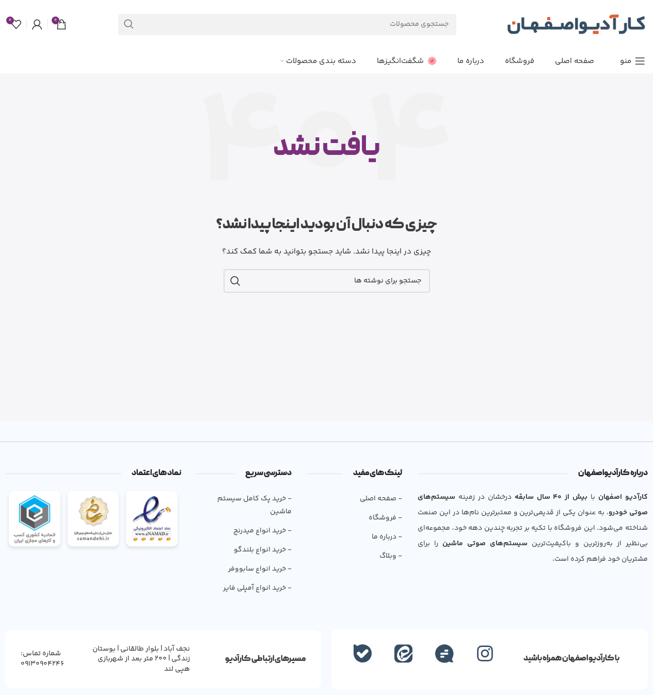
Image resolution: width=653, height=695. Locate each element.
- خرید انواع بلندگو (263, 550)
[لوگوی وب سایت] (576, 24)
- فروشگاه (385, 518)
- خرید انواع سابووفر (260, 569)
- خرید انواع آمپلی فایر (257, 588)
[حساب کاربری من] (37, 24)
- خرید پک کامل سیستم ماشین (254, 505)
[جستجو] (128, 24)
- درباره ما (387, 537)
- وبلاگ (390, 556)
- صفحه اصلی (381, 498)
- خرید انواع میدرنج (262, 530)
